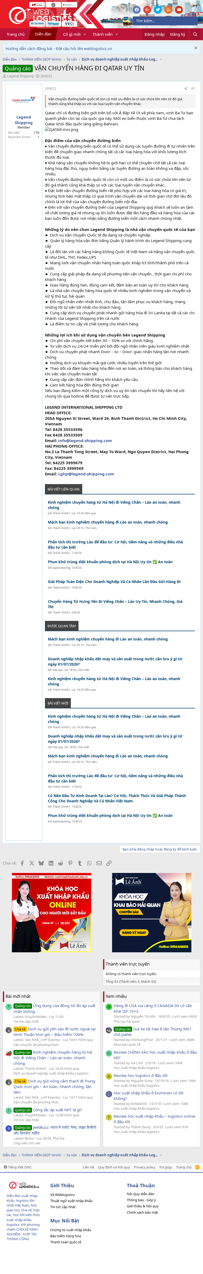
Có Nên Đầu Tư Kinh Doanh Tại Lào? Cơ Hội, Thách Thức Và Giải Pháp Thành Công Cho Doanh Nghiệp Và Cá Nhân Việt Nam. (117, 798)
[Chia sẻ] (185, 89)
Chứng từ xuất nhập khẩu (70, 1229)
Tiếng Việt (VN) (19, 1167)
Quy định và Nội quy (114, 1167)
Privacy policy (144, 1167)
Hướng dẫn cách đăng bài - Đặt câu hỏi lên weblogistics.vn (59, 48)
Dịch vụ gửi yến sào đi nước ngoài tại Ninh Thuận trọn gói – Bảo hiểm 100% (54, 1031)
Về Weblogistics (62, 1194)
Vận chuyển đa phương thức (36, 1044)
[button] (85, 34)
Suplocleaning (61, 568)
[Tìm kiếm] (195, 34)
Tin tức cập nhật (26, 1021)
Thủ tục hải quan (127, 1021)
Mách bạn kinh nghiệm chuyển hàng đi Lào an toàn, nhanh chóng (108, 522)
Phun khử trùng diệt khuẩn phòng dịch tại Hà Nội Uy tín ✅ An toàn (110, 561)
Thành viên (103, 34)
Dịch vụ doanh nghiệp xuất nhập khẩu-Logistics (51, 1073)
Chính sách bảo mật (142, 1212)
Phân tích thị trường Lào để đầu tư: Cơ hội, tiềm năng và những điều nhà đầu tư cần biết (115, 544)
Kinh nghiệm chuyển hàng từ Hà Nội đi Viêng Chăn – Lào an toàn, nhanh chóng (114, 505)
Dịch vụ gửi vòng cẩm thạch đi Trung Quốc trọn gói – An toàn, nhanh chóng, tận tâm (54, 1086)
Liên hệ (88, 1167)
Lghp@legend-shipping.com (86, 473)
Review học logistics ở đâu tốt (141, 1075)
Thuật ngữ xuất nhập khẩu (71, 1200)
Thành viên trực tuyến (128, 964)
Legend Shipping (20, 76)
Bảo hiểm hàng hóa (65, 1236)
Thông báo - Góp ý (141, 1200)
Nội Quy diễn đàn (140, 1193)
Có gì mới (72, 34)
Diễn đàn (43, 34)
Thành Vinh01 (61, 513)
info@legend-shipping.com (85, 440)
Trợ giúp (165, 1167)
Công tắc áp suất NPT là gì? (48, 1109)
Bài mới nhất (18, 996)
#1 (193, 88)
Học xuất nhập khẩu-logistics (136, 1067)
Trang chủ (16, 34)
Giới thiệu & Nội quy (143, 1206)
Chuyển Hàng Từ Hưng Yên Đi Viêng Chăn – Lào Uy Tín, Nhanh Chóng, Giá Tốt (115, 604)
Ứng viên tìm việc (27, 1143)
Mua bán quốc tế (127, 1044)
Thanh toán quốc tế (65, 1242)
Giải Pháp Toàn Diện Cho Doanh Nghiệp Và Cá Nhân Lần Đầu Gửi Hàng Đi (114, 581)
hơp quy (58, 670)
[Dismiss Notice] (195, 48)
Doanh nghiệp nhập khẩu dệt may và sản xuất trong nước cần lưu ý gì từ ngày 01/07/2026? (115, 661)
